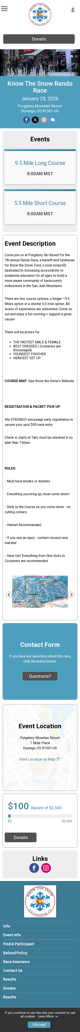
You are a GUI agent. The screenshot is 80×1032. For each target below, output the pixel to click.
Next (73, 595)
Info (6, 926)
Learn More (46, 1016)
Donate (39, 39)
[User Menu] (73, 9)
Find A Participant (18, 944)
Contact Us (12, 970)
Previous (11, 595)
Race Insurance (16, 962)
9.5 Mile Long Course (40, 163)
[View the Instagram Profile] (46, 868)
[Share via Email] (44, 120)
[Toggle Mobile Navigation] (4, 8)
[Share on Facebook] (26, 120)
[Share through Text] (53, 120)
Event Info (12, 935)
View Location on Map (37, 759)
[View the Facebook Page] (34, 868)
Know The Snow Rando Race (40, 87)
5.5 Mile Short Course (40, 203)
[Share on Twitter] (35, 120)
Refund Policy (15, 953)
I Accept (39, 1025)
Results (9, 979)
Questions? (40, 676)
